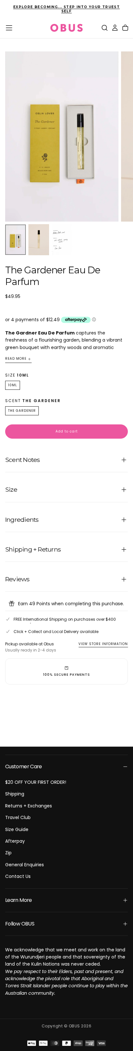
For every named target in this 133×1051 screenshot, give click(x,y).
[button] (9, 28)
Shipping (14, 794)
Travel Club (18, 817)
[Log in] (115, 28)
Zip (8, 852)
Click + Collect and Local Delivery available (56, 631)
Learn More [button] (18, 900)
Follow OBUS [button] (19, 923)
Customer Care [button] (23, 766)
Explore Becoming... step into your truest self (66, 9)
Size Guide (16, 829)
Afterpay (15, 841)
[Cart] (125, 28)
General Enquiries (24, 864)
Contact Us (18, 876)
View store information (103, 643)
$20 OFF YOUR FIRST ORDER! (35, 782)
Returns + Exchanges (28, 806)
